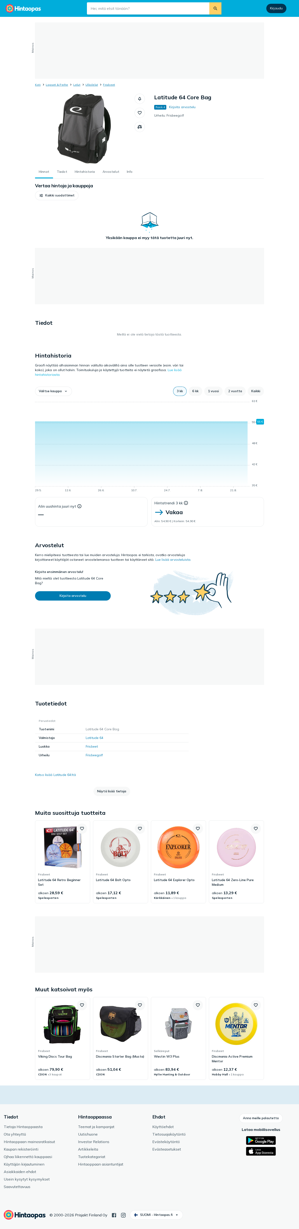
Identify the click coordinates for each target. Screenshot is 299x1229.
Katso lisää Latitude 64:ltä (55, 775)
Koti (38, 84)
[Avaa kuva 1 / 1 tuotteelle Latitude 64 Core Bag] (85, 129)
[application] (149, 446)
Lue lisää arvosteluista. (173, 559)
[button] (140, 99)
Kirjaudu (276, 8)
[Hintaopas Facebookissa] (114, 1214)
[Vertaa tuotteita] (140, 127)
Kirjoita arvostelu (182, 107)
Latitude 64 (94, 738)
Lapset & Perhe (57, 84)
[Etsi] (215, 8)
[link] (62, 861)
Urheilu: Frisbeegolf (169, 115)
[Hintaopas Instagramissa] (123, 1214)
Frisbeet (109, 84)
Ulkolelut (91, 84)
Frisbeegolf (94, 755)
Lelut (76, 84)
